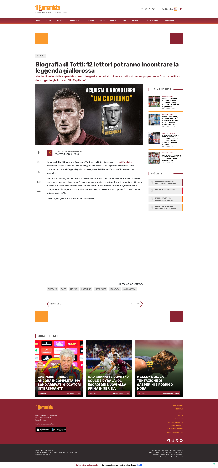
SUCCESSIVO (135, 304)
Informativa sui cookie (173, 429)
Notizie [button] (60, 20)
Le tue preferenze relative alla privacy (119, 465)
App (124, 20)
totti (63, 289)
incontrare (100, 289)
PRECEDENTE (55, 304)
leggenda (114, 289)
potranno (86, 289)
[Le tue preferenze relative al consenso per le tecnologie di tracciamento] (214, 464)
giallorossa (129, 289)
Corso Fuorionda (152, 20)
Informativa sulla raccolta (87, 465)
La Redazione (177, 405)
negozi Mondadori (124, 162)
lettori (73, 289)
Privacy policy (177, 425)
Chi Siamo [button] (89, 20)
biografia (52, 289)
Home (38, 20)
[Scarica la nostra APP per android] (58, 429)
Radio (102, 20)
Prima (48, 20)
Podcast (113, 20)
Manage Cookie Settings (173, 432)
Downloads (169, 20)
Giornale (136, 20)
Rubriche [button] (74, 20)
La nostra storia (175, 422)
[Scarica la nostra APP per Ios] (43, 429)
